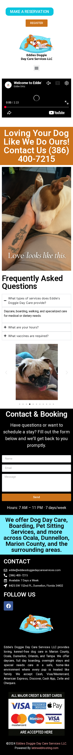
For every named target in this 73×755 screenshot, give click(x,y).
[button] (37, 68)
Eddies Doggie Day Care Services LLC (41, 743)
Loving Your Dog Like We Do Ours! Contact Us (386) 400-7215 (37, 146)
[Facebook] (8, 606)
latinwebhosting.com (44, 748)
